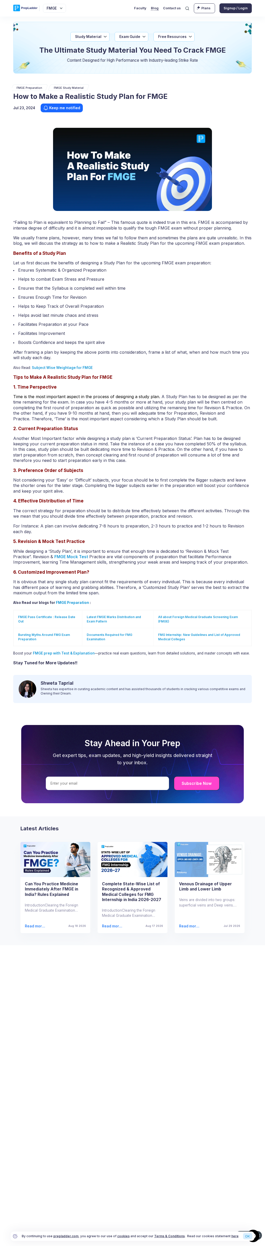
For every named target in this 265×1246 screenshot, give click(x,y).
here (235, 1236)
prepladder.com (65, 1236)
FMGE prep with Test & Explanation (64, 653)
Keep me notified (64, 108)
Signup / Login (236, 8)
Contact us (172, 8)
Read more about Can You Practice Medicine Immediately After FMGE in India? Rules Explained (36, 926)
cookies (123, 1236)
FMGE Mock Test (71, 556)
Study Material (88, 37)
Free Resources (172, 37)
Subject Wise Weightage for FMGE (62, 368)
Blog (155, 8)
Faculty (140, 8)
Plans (205, 8)
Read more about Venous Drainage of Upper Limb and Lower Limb (189, 926)
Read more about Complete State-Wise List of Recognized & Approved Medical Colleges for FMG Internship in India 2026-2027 (113, 926)
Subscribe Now (197, 783)
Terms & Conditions (169, 1236)
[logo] (25, 8)
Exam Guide (129, 37)
